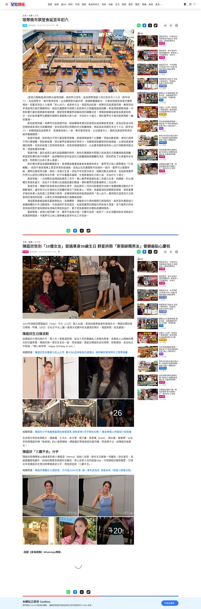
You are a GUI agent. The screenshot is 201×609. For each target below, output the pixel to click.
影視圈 (162, 43)
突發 (161, 100)
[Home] (18, 4)
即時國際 (163, 86)
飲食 (161, 128)
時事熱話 (163, 142)
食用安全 (163, 114)
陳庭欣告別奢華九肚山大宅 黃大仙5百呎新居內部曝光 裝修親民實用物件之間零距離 (81, 352)
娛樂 (30, 242)
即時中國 (163, 71)
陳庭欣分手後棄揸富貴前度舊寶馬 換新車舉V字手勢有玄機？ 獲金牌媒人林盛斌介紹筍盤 (83, 432)
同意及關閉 (169, 603)
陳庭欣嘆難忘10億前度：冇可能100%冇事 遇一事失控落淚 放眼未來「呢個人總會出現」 (84, 470)
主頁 (24, 16)
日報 (30, 16)
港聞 (36, 16)
